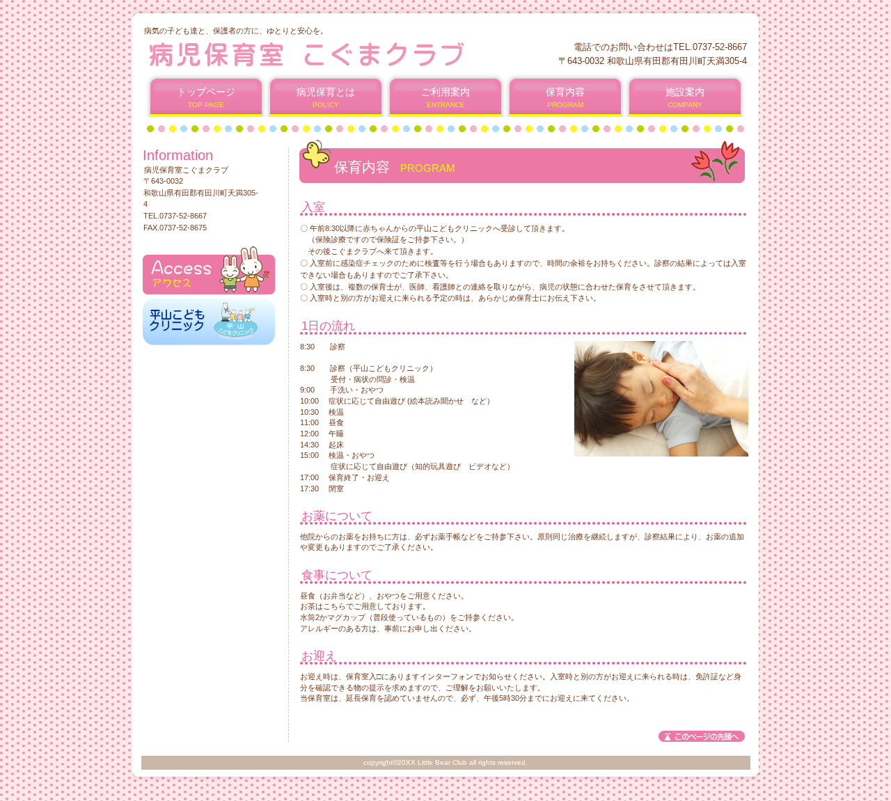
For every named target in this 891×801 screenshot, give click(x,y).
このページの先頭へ (702, 736)
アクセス (209, 270)
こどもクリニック (209, 322)
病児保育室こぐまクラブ (312, 53)
